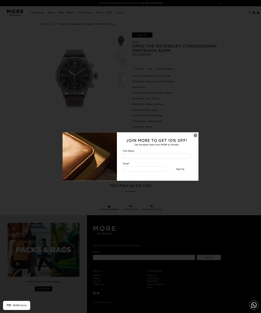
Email (126, 163)
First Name (128, 151)
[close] (195, 135)
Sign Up (180, 169)
